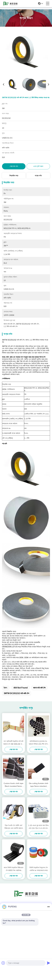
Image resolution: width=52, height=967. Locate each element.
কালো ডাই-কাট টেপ (39, 688)
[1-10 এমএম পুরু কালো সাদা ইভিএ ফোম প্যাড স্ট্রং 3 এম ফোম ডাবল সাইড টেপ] (38, 810)
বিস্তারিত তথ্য (13, 175)
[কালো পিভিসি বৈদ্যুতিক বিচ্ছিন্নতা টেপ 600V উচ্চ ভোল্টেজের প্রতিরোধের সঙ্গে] (13, 852)
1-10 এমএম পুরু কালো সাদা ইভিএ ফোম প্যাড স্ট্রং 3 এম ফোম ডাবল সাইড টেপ (38, 827)
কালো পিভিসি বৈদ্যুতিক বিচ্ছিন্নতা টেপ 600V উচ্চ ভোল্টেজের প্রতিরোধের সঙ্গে (13, 869)
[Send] (48, 963)
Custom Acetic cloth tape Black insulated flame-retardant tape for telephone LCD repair (13, 785)
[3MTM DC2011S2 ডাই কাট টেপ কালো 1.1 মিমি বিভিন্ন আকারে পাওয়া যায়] (26, 52)
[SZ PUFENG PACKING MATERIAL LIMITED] (10, 3)
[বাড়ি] (26, 897)
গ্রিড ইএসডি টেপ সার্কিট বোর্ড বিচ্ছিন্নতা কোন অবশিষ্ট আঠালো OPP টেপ (13, 827)
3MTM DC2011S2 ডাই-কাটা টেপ (16, 693)
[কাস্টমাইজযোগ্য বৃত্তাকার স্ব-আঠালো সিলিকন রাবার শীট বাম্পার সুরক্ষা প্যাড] (38, 726)
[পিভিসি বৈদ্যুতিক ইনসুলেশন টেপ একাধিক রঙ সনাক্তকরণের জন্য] (38, 852)
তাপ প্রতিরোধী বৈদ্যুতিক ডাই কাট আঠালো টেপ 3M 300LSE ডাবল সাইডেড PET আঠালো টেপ (13, 742)
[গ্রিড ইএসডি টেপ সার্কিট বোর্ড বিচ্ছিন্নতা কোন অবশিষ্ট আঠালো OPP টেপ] (13, 810)
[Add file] (3, 963)
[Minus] (48, 906)
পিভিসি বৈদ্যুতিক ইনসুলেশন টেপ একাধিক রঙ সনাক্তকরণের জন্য (38, 868)
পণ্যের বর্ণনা (38, 175)
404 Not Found (21, 688)
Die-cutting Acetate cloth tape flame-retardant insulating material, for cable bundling (38, 785)
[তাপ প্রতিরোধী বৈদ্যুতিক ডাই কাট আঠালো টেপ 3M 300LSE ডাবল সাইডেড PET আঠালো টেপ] (13, 726)
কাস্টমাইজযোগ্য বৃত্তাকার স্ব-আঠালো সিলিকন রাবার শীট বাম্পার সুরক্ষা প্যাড (38, 742)
